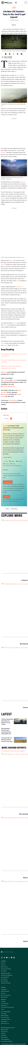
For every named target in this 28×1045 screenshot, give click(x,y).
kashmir (7, 508)
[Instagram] (4, 957)
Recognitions (4, 970)
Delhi (23, 196)
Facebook (14, 380)
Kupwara (5, 345)
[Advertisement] (14, 133)
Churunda (18, 75)
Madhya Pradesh (4, 1015)
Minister (14, 323)
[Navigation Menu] (25, 3)
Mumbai (3, 198)
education (22, 182)
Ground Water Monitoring (6, 1041)
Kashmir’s (3, 152)
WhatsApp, (5, 394)
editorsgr (14, 24)
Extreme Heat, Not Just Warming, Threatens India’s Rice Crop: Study (6, 739)
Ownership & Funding (6, 968)
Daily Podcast (4, 1005)
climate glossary (13, 400)
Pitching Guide (4, 997)
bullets (2, 264)
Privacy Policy (4, 979)
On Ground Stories (5, 1017)
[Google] (14, 957)
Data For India (4, 1031)
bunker (2, 343)
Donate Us (3, 993)
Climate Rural (4, 1021)
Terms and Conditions (6, 983)
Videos (2, 1009)
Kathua (22, 333)
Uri (16, 150)
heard (17, 280)
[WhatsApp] (2, 957)
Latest (14, 7)
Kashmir (23, 63)
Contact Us (3, 965)
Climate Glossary (4, 1003)
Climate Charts (4, 1037)
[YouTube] (7, 957)
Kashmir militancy (14, 508)
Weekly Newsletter (5, 991)
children (11, 260)
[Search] (16, 3)
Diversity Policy (4, 981)
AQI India (3, 1033)
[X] (9, 957)
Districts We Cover (5, 1023)
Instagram (6, 380)
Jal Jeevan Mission (5, 1039)
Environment (4, 1013)
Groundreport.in (19, 286)
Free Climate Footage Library (7, 1007)
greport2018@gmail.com (8, 386)
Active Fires (3, 1035)
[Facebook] (11, 957)
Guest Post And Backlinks (6, 975)
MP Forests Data (4, 1029)
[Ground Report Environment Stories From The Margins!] (7, 3)
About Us (3, 963)
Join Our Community (5, 995)
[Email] (11, 418)
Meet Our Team (4, 967)
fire (16, 71)
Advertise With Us (5, 977)
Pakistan (5, 325)
